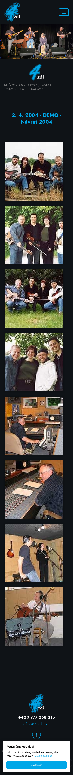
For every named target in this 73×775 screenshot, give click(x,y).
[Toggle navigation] (64, 12)
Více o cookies (43, 755)
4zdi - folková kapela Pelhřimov (19, 84)
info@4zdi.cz (36, 724)
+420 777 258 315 (36, 717)
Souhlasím (36, 765)
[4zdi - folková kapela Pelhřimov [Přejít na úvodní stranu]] (12, 12)
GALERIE (46, 84)
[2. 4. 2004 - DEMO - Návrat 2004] (36, 171)
